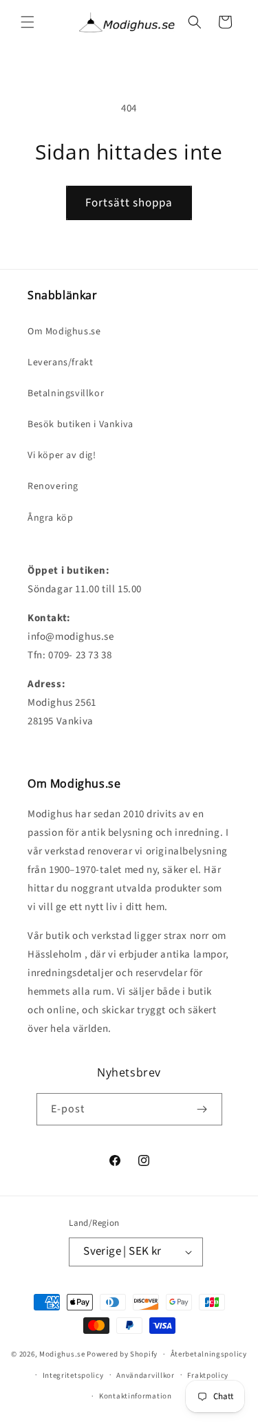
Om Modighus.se (64, 331)
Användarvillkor (145, 1375)
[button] (27, 22)
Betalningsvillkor (66, 393)
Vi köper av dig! (62, 455)
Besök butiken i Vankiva (80, 424)
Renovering (53, 486)
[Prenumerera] (202, 1109)
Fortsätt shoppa (129, 203)
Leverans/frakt (60, 362)
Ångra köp (50, 518)
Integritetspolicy (73, 1375)
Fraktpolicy (207, 1375)
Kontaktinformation (135, 1396)
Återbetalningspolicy (209, 1354)
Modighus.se (62, 1354)
